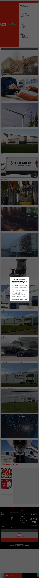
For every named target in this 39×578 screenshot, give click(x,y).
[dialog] (19, 289)
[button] (19, 289)
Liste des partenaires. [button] (20, 293)
